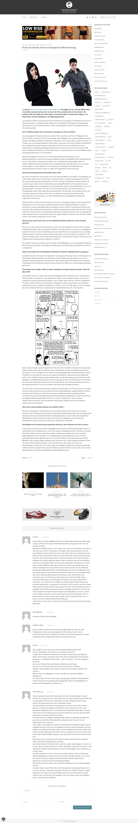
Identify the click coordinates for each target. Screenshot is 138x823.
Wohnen (105, 181)
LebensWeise (25, 49)
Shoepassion (104, 164)
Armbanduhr (106, 92)
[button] (3, 819)
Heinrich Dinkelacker (101, 221)
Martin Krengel (100, 143)
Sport (105, 167)
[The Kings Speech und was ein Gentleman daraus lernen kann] (81, 480)
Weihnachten (99, 178)
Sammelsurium (99, 73)
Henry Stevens (99, 224)
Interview (98, 126)
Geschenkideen (99, 39)
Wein (108, 178)
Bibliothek (97, 32)
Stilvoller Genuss (100, 77)
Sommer (97, 167)
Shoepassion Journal (101, 243)
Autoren (97, 292)
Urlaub (104, 171)
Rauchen (111, 157)
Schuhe (108, 160)
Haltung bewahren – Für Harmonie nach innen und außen (33, 495)
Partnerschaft (100, 154)
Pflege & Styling (99, 70)
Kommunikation (100, 136)
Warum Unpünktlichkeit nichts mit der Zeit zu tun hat (57, 494)
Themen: (24, 457)
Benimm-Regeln (100, 95)
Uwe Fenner (99, 174)
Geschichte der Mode (101, 43)
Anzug (97, 92)
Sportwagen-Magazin (101, 281)
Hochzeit (110, 119)
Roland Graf (99, 160)
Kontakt (96, 296)
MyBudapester (99, 232)
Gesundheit (99, 109)
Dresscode (107, 102)
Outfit (97, 150)
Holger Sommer (100, 123)
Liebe (28, 457)
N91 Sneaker (98, 236)
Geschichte (106, 105)
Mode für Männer (100, 62)
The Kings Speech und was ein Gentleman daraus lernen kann (81, 495)
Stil (110, 167)
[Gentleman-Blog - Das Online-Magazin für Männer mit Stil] (69, 7)
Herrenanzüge (99, 47)
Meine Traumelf (99, 270)
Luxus (109, 140)
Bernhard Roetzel (101, 99)
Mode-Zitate (98, 66)
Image (110, 123)
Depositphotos (99, 262)
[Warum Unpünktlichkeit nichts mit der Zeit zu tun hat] (57, 480)
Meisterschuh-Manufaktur (103, 228)
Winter (97, 181)
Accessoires (98, 28)
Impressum (97, 303)
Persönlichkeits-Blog (101, 239)
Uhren (97, 171)
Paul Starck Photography (102, 277)
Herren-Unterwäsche (102, 112)
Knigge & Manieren (101, 133)
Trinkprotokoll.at (100, 247)
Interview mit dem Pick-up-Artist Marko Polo (45, 109)
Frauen (97, 105)
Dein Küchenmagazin (101, 258)
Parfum (104, 150)
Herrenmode (99, 116)
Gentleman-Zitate (100, 36)
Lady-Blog (97, 266)
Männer (111, 147)
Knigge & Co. (98, 54)
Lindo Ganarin (100, 140)
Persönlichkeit (100, 157)
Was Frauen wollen (100, 81)
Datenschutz (98, 299)
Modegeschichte (100, 147)
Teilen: (83, 458)
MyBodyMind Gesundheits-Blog (104, 273)
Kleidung (98, 130)
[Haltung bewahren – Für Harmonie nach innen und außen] (33, 480)
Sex (32, 457)
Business (98, 102)
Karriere (107, 126)
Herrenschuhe (99, 51)
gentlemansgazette (100, 217)
